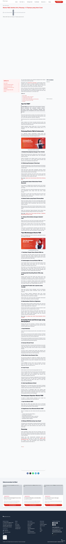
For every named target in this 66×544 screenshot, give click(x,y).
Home (16, 1)
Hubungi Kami (59, 1)
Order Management (31, 522)
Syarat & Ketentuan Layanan (52, 541)
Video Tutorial (42, 525)
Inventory (29, 527)
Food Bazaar (37, 1)
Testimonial (42, 522)
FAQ (40, 527)
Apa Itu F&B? (24, 95)
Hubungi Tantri (17, 528)
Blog (3, 5)
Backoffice (29, 525)
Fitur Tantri (17, 524)
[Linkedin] (57, 523)
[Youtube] (55, 525)
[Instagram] (55, 523)
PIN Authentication (31, 531)
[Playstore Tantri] (57, 534)
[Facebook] (53, 523)
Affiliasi (41, 530)
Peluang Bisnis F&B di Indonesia (27, 96)
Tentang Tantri (29, 1)
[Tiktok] (53, 525)
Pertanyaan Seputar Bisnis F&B (27, 100)
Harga (49, 1)
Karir (41, 531)
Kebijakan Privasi (60, 541)
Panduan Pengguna (43, 524)
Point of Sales (30, 524)
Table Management (31, 528)
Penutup (23, 101)
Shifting (29, 530)
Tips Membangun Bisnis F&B (27, 97)
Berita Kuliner (7, 5)
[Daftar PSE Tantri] (8, 537)
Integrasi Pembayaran (31, 532)
